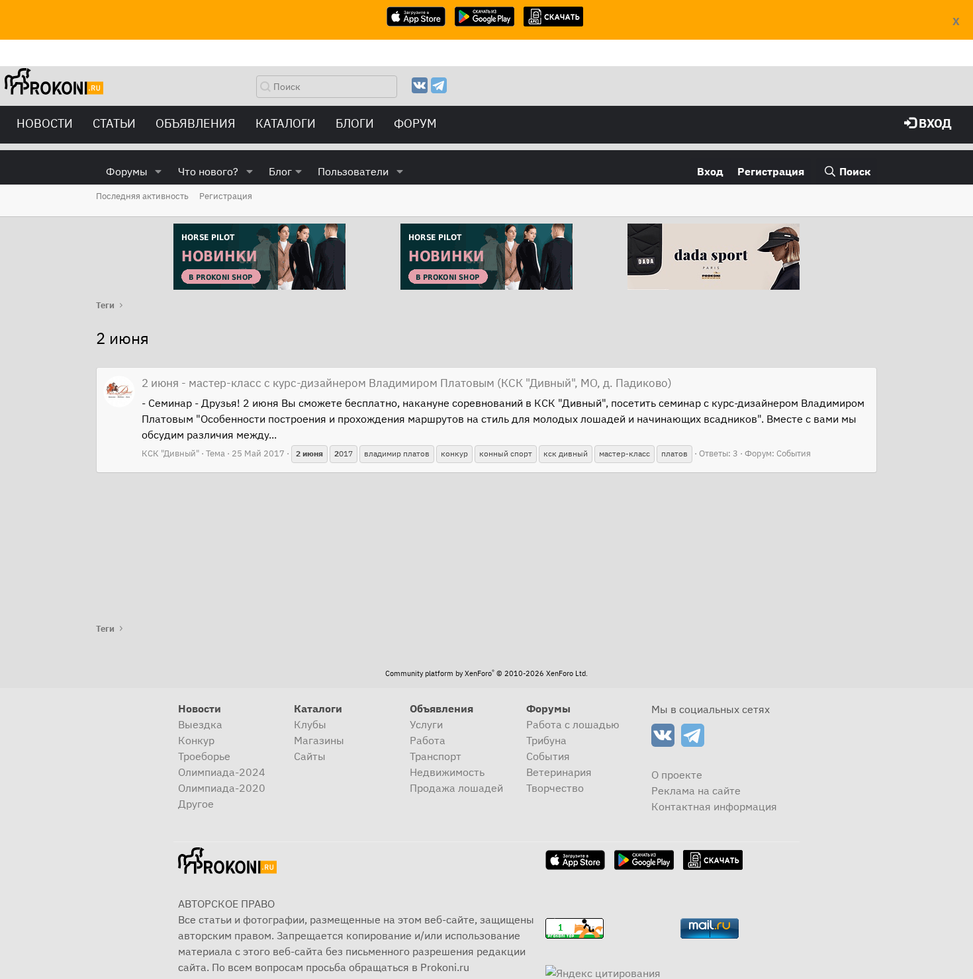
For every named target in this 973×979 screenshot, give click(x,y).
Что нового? (208, 171)
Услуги (426, 724)
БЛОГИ (355, 123)
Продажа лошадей (456, 787)
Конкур (196, 740)
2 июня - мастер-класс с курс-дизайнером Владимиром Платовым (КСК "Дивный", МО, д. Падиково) (407, 383)
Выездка (200, 724)
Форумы (127, 171)
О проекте (676, 774)
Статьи (114, 123)
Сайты (310, 756)
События (793, 453)
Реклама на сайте (696, 790)
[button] (158, 171)
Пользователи (353, 171)
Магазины (319, 740)
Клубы (310, 724)
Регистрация (225, 196)
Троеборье (204, 756)
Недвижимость (447, 772)
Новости (45, 123)
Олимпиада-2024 (221, 772)
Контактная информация (714, 806)
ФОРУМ (415, 123)
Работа (427, 740)
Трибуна (546, 740)
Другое (196, 803)
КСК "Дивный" (170, 453)
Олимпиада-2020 (221, 787)
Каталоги (285, 123)
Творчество (555, 787)
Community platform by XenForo (486, 673)
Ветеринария (559, 772)
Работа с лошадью (573, 724)
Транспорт (435, 756)
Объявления (196, 123)
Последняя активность (142, 196)
